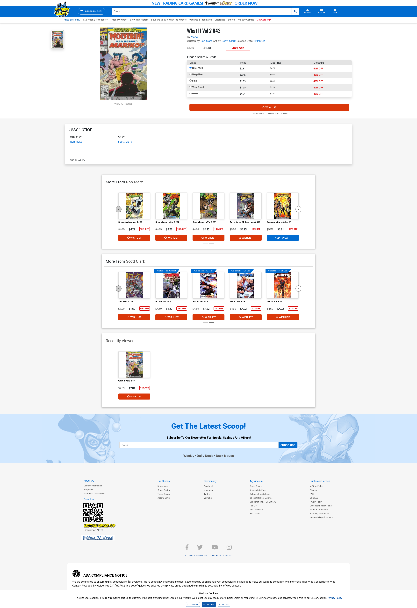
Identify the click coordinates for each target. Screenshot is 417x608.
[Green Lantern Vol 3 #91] (208, 206)
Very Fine (197, 74)
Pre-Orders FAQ (257, 509)
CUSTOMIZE (192, 604)
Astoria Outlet (164, 498)
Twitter (207, 494)
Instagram (208, 490)
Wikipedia (88, 489)
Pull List (253, 505)
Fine (194, 80)
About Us (89, 480)
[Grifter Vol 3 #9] (283, 285)
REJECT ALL (224, 604)
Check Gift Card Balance (261, 498)
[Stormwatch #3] (134, 285)
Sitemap (313, 490)
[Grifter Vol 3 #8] (246, 285)
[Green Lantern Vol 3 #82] (171, 206)
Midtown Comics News (95, 493)
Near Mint (197, 68)
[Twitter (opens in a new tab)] (200, 548)
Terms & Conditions (319, 509)
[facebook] (187, 548)
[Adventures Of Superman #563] (246, 206)
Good (195, 93)
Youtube (208, 498)
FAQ (312, 494)
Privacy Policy (316, 502)
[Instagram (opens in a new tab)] (229, 548)
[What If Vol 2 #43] (134, 364)
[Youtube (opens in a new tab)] (215, 548)
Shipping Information (320, 513)
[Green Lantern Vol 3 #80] (134, 206)
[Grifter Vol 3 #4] (171, 285)
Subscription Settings (260, 494)
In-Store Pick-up (317, 486)
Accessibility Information (321, 517)
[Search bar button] (295, 11)
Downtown (163, 486)
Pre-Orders (255, 513)
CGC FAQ (314, 498)
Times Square (164, 494)
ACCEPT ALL (208, 604)
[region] (119, 209)
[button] (91, 11)
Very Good (198, 87)
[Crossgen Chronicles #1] (283, 206)
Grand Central (164, 490)
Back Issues (225, 456)
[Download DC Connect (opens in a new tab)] (104, 538)
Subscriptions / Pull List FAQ (263, 502)
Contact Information (93, 485)
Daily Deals (205, 456)
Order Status (256, 486)
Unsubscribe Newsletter (321, 505)
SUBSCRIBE (287, 445)
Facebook (208, 486)
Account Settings (258, 490)
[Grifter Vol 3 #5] (208, 285)
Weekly (188, 456)
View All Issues (123, 103)
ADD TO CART (283, 237)
